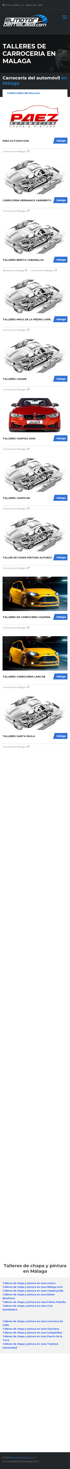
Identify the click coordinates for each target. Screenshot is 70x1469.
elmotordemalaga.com (21, 1457)
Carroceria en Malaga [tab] (23, 93)
